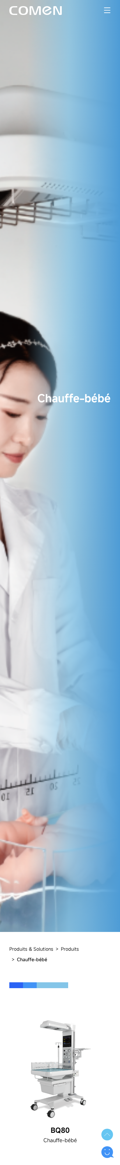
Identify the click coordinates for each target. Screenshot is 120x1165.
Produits (70, 949)
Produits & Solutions (31, 949)
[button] (107, 1134)
